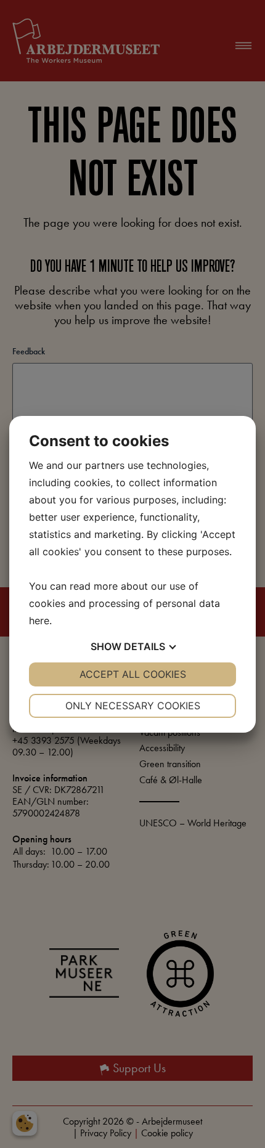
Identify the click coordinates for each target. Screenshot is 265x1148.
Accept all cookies (133, 674)
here (39, 620)
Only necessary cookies (132, 705)
